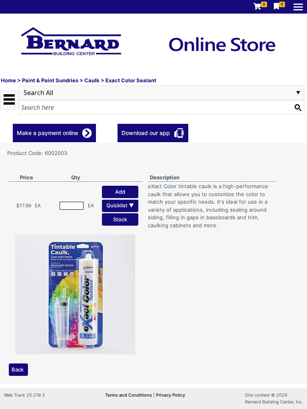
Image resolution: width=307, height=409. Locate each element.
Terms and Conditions (129, 395)
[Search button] (298, 107)
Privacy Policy (170, 395)
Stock (120, 219)
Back (18, 369)
